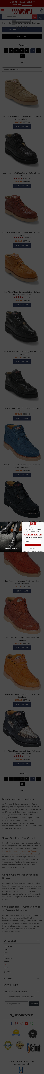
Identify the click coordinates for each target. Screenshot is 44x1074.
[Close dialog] (43, 522)
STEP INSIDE (33, 544)
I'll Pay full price (32, 548)
